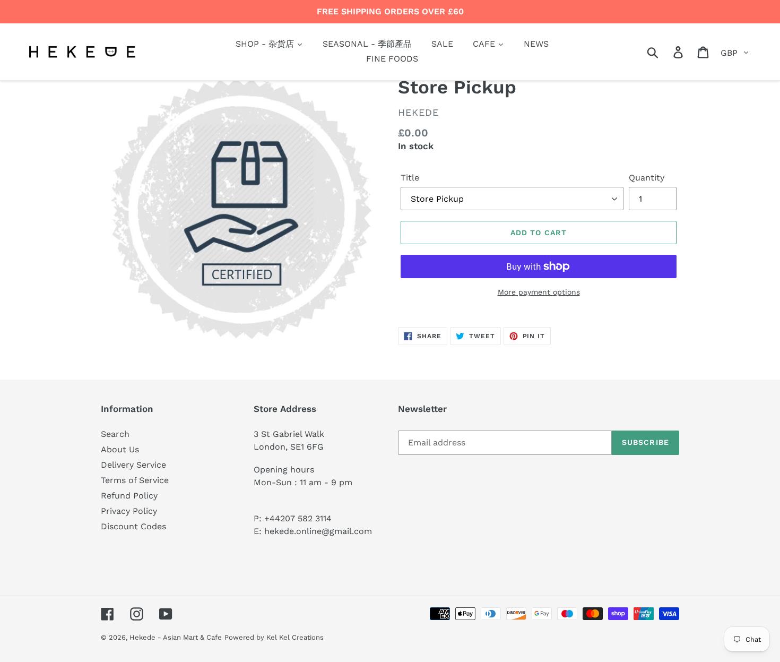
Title (410, 178)
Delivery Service (133, 465)
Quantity (646, 178)
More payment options (539, 292)
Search (115, 434)
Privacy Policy (129, 511)
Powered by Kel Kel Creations (274, 637)
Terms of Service (135, 480)
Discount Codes (133, 526)
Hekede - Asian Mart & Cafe (175, 637)
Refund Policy (129, 496)
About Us (120, 449)
